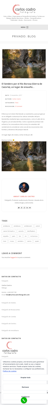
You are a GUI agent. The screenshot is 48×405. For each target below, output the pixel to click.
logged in (13, 257)
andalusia (17, 226)
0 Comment (18, 106)
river (4, 241)
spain (37, 241)
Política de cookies (9, 371)
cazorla (20, 231)
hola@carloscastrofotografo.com (17, 295)
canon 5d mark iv (9, 231)
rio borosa (33, 236)
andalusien (28, 226)
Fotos (16, 103)
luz (20, 236)
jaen (13, 236)
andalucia (6, 226)
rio (26, 236)
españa (5, 236)
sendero (20, 241)
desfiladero (31, 231)
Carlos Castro (16, 99)
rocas (12, 241)
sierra (29, 241)
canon (38, 226)
